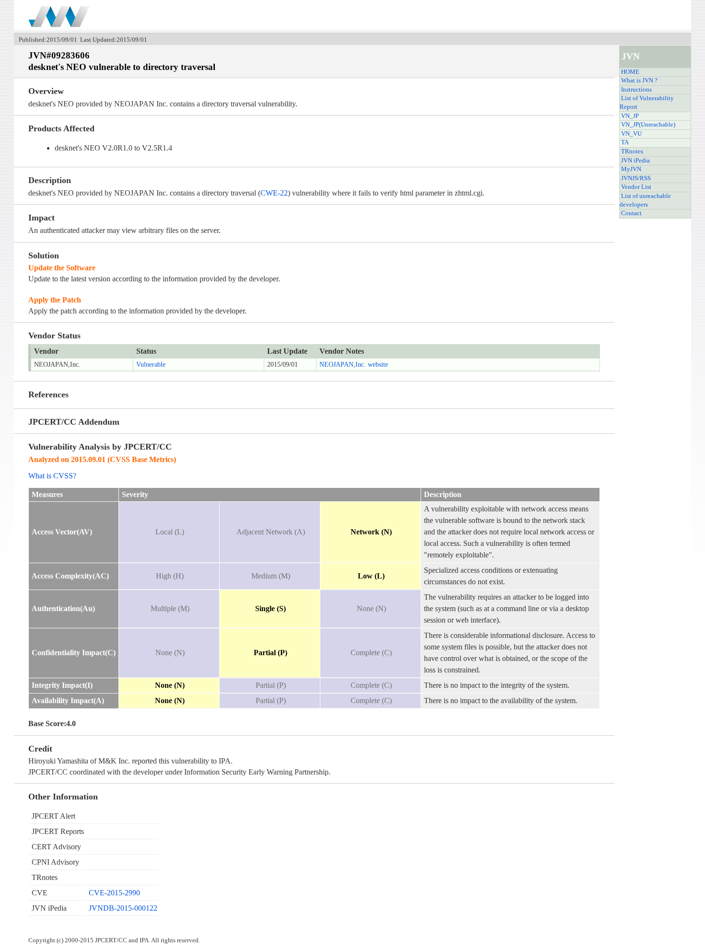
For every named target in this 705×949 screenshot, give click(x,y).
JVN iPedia (635, 160)
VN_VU (631, 133)
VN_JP (630, 116)
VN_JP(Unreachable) (648, 124)
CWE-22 (274, 193)
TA (625, 142)
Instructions (636, 89)
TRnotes (632, 151)
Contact (631, 213)
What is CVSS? (52, 476)
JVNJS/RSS (636, 178)
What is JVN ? (639, 80)
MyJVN (631, 169)
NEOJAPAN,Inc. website (353, 364)
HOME (630, 72)
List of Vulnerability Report (647, 102)
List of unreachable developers (645, 200)
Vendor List (636, 187)
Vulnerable (150, 364)
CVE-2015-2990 (114, 893)
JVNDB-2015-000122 (123, 908)
